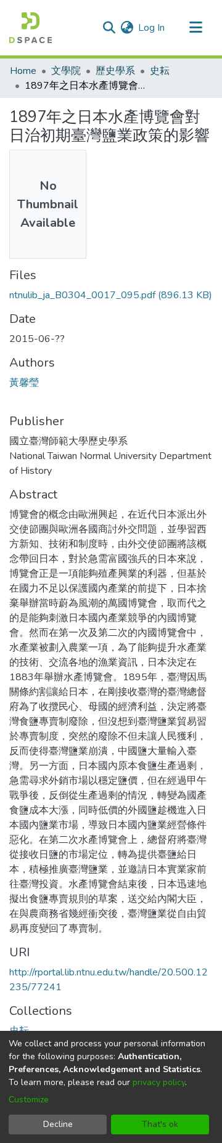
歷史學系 (115, 71)
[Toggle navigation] (195, 27)
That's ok (160, 1124)
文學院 (66, 71)
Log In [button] (152, 28)
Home (23, 71)
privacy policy (159, 1082)
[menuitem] (126, 27)
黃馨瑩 (24, 382)
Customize (29, 1099)
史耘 (160, 71)
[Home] (30, 27)
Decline (58, 1124)
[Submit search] (109, 27)
